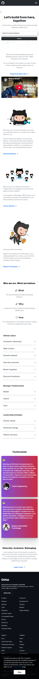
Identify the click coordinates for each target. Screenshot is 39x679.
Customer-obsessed (19, 341)
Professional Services (7, 644)
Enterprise (4, 610)
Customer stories (6, 613)
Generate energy (19, 428)
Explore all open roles (18, 74)
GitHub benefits (9, 154)
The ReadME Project (7, 616)
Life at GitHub (9, 206)
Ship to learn (19, 348)
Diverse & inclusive (19, 376)
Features (4, 601)
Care (19, 406)
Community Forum (6, 641)
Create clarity (19, 421)
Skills (2, 650)
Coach (19, 399)
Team (3, 607)
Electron (22, 607)
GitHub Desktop (24, 610)
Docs (2, 638)
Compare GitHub (6, 628)
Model (19, 392)
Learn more (18, 567)
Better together (19, 369)
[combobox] (19, 33)
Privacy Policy (17, 667)
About (21, 638)
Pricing (3, 619)
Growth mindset (19, 355)
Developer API (24, 601)
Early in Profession (10, 267)
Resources (4, 622)
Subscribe (7, 593)
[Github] (10, 2)
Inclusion (22, 650)
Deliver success (19, 435)
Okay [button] (19, 672)
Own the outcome (19, 362)
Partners (22, 604)
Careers (22, 644)
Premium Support (6, 647)
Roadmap (4, 625)
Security (3, 604)
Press (21, 647)
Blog (21, 641)
